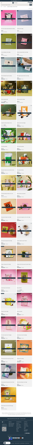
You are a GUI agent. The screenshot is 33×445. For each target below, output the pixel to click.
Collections (4, 6)
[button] (15, 11)
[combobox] (16, 5)
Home (1, 6)
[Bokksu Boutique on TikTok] (29, 433)
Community (26, 424)
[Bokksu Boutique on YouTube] (28, 433)
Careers (17, 431)
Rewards (17, 428)
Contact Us (25, 423)
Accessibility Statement (26, 430)
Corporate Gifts (18, 427)
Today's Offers (18, 424)
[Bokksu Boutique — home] (14, 3)
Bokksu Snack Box (11, 423)
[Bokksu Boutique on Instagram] (25, 433)
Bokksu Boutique (11, 424)
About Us (17, 423)
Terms (25, 427)
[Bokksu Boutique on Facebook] (26, 433)
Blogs (17, 429)
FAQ (24, 428)
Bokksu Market (27, 443)
